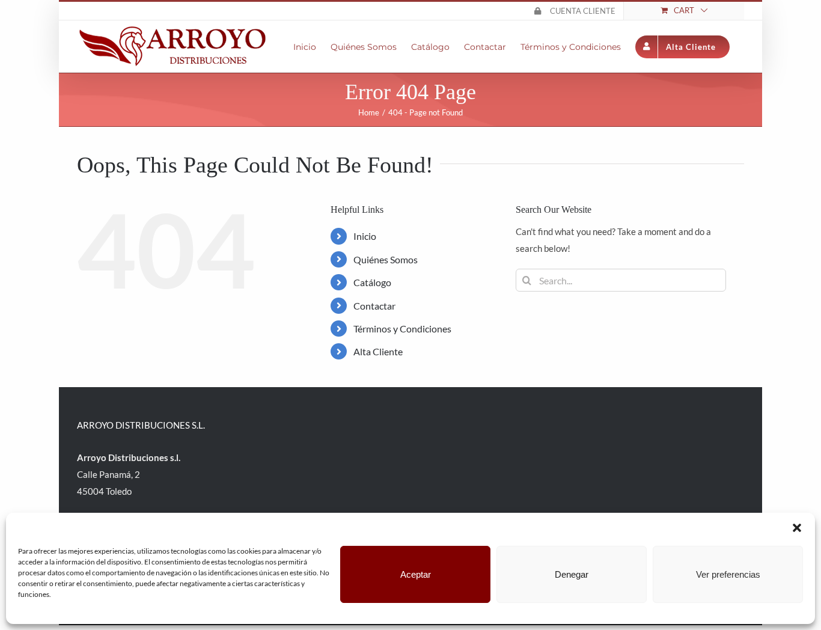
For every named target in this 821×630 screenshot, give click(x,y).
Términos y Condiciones (402, 328)
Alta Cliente (378, 351)
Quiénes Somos (385, 259)
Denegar (571, 574)
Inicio (364, 236)
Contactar (374, 305)
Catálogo (372, 282)
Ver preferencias (728, 574)
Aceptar (415, 574)
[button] (797, 528)
